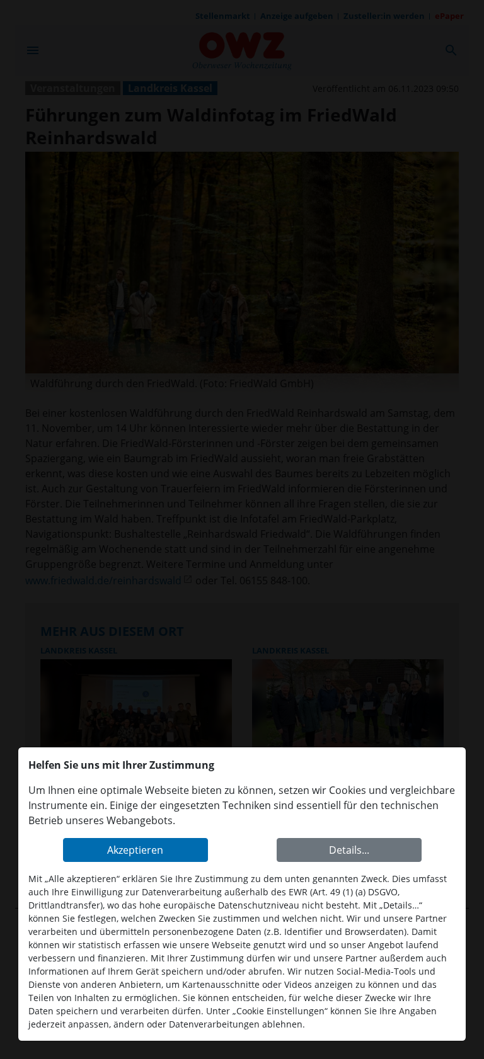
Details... (349, 850)
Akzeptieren (135, 850)
